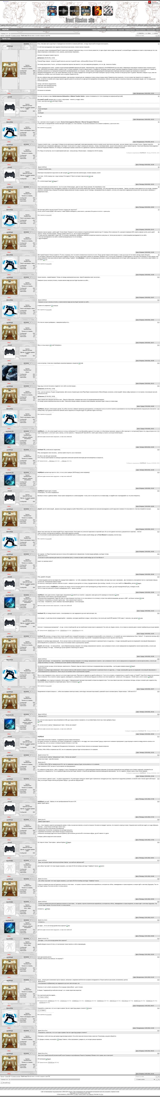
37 (158, 860)
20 (158, 491)
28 (158, 659)
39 (158, 901)
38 (158, 878)
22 (158, 531)
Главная (3, 25)
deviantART (49, 127)
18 (158, 449)
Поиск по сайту (151, 29)
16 (158, 408)
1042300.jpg (75, 630)
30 (158, 714)
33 (158, 778)
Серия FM (7, 35)
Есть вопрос (13, 25)
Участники (121, 29)
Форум (2, 35)
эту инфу (58, 99)
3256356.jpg (63, 630)
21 (158, 509)
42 (158, 957)
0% (34, 73)
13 (158, 345)
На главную (90, 1094)
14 (158, 363)
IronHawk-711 (9, 431)
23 (158, 554)
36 (158, 842)
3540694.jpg (100, 1000)
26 (158, 613)
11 (158, 300)
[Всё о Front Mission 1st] (52, 15)
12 (158, 322)
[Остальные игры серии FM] (108, 15)
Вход (158, 25)
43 (158, 979)
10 (158, 277)
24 (158, 576)
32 (158, 755)
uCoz (101, 1094)
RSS (7, 25)
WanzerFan (9, 122)
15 (158, 386)
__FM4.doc (64, 461)
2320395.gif (42, 1002)
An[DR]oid (10, 46)
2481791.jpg (113, 1000)
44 (158, 1008)
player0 (10, 96)
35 (158, 819)
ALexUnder (9, 860)
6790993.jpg (75, 1000)
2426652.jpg (51, 1000)
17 (158, 431)
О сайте (76, 1094)
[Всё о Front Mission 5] (97, 15)
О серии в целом (15, 35)
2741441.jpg (63, 1000)
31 (158, 736)
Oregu (9, 363)
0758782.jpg (51, 1062)
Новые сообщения (112, 29)
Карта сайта (82, 1094)
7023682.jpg (149, 1000)
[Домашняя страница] (33, 383)
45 (158, 1030)
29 (158, 691)
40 (158, 920)
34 (158, 801)
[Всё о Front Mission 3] (74, 15)
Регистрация (152, 25)
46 (158, 1053)
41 (158, 938)
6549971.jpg (137, 1000)
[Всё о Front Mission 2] (63, 15)
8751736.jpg (125, 1000)
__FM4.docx (51, 461)
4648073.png (51, 630)
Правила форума (130, 29)
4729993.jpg (88, 1000)
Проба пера (24, 35)
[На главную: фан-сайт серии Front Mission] (80, 22)
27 (158, 636)
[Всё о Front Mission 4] (86, 15)
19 (158, 472)
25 (158, 595)
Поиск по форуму (141, 29)
